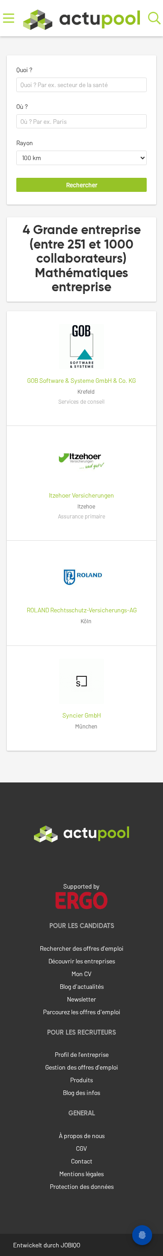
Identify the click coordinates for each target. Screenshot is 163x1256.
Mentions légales (81, 1174)
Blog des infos (81, 1092)
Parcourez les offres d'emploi (81, 1012)
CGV (81, 1148)
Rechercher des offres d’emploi (82, 948)
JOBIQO (70, 1245)
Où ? (22, 106)
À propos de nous (82, 1135)
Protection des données (82, 1186)
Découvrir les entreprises (81, 961)
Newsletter (81, 999)
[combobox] (81, 85)
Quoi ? (24, 69)
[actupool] (81, 18)
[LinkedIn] (81, 861)
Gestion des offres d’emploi (81, 1067)
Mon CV (81, 973)
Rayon (24, 143)
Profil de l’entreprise (82, 1054)
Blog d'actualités (82, 986)
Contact (81, 1161)
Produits (81, 1080)
